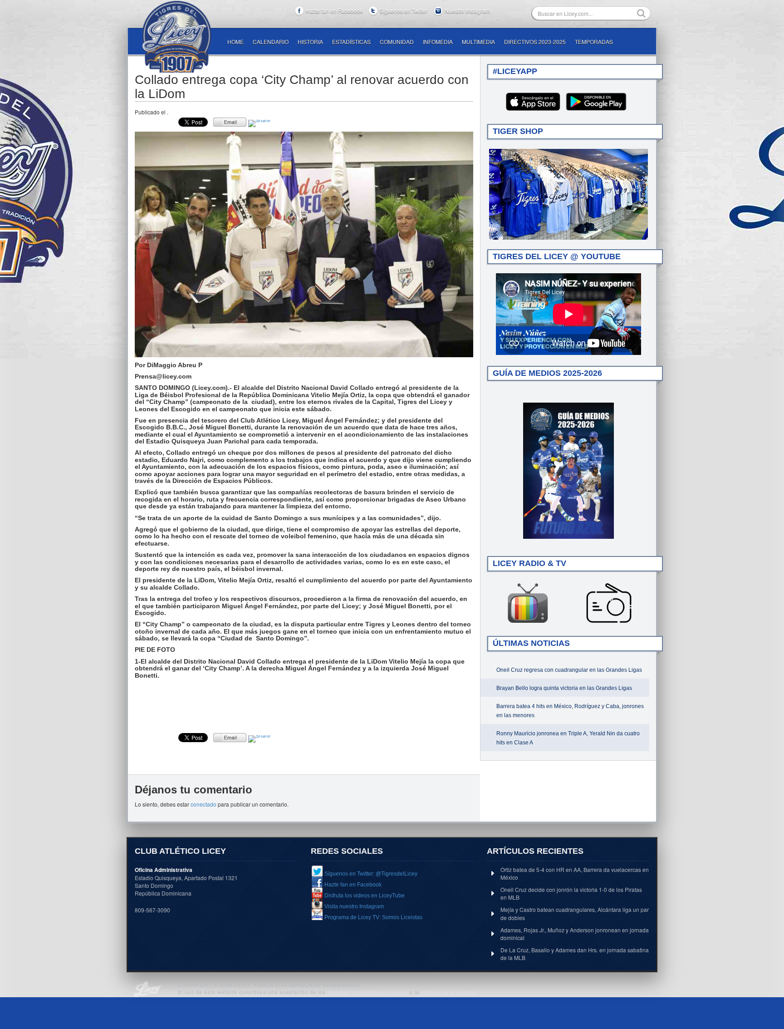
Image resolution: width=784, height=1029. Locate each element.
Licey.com (176, 37)
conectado (203, 804)
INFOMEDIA (438, 41)
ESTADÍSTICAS (351, 41)
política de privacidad (449, 991)
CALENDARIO (271, 41)
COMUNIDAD (397, 41)
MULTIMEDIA (478, 41)
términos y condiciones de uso (368, 991)
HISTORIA (310, 41)
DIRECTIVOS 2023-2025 (535, 41)
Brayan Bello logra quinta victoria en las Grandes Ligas (564, 688)
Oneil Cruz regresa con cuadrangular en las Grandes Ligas (569, 670)
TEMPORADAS (594, 41)
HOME (235, 41)
